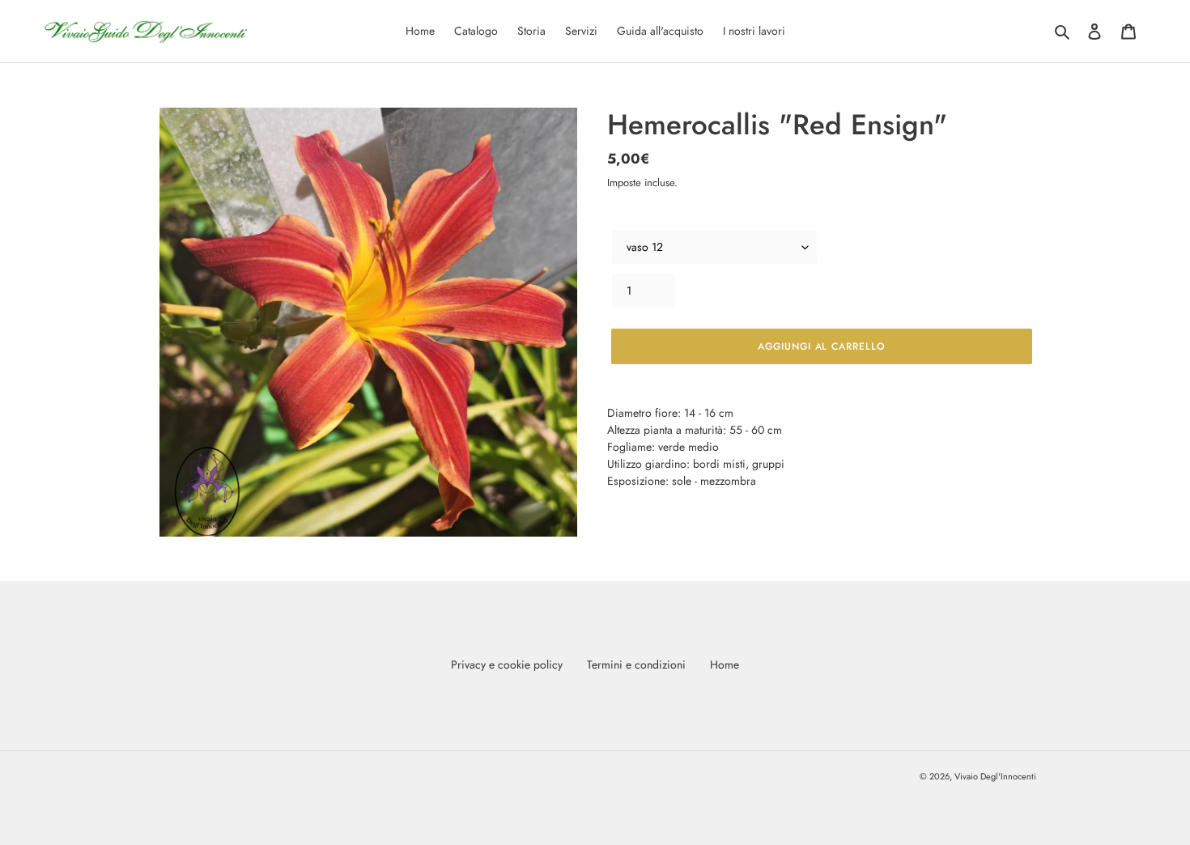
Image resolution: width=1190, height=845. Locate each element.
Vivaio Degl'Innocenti (995, 776)
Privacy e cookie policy (507, 664)
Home (724, 664)
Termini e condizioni (636, 664)
